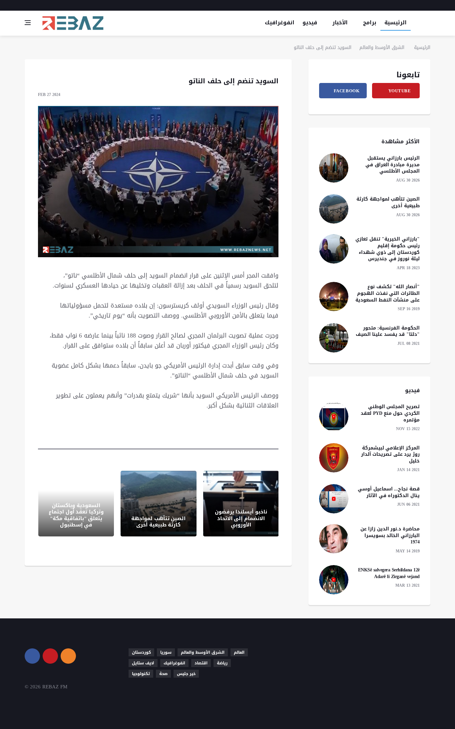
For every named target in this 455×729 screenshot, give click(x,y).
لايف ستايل (143, 663)
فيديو (309, 22)
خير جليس (186, 673)
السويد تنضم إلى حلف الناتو (322, 47)
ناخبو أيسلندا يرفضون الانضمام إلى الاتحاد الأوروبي (241, 518)
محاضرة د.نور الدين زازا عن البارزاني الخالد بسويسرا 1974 (390, 535)
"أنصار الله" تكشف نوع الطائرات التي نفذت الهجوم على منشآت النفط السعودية (387, 293)
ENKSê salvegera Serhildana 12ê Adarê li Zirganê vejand (389, 573)
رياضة (222, 663)
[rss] (68, 656)
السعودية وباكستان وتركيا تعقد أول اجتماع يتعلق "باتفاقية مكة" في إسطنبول (76, 515)
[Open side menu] (28, 22)
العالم (239, 652)
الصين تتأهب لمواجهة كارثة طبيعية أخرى (158, 522)
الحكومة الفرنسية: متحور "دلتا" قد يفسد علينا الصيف (388, 331)
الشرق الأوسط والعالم (381, 47)
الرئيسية (395, 22)
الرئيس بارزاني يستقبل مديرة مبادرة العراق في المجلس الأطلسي (392, 165)
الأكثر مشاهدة (400, 141)
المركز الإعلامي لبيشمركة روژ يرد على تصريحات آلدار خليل (390, 454)
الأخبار (340, 22)
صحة (163, 673)
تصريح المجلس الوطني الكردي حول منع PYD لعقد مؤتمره (390, 413)
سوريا (166, 652)
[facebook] (419, 5)
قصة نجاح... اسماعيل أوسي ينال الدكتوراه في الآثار (389, 492)
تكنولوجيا (141, 673)
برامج (369, 22)
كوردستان (141, 652)
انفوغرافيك (279, 22)
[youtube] (428, 5)
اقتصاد (201, 663)
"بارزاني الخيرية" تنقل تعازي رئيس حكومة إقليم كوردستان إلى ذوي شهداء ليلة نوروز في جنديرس (387, 249)
